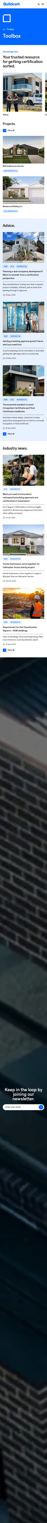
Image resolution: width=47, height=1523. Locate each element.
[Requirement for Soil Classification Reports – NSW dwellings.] (23, 617)
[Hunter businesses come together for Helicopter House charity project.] (23, 553)
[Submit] (41, 1107)
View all (11, 131)
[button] (43, 4)
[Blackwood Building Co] (23, 194)
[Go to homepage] (12, 4)
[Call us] (38, 4)
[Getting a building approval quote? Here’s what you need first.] (23, 331)
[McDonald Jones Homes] (23, 154)
